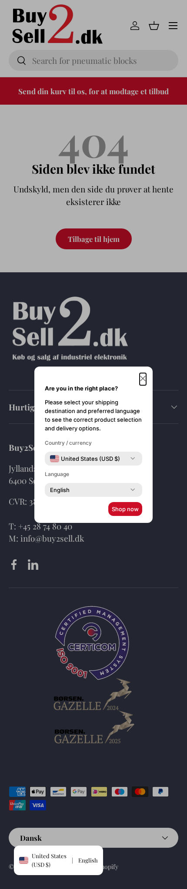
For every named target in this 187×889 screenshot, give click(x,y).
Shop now (125, 509)
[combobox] (85, 458)
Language (57, 474)
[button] (143, 379)
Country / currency (68, 443)
